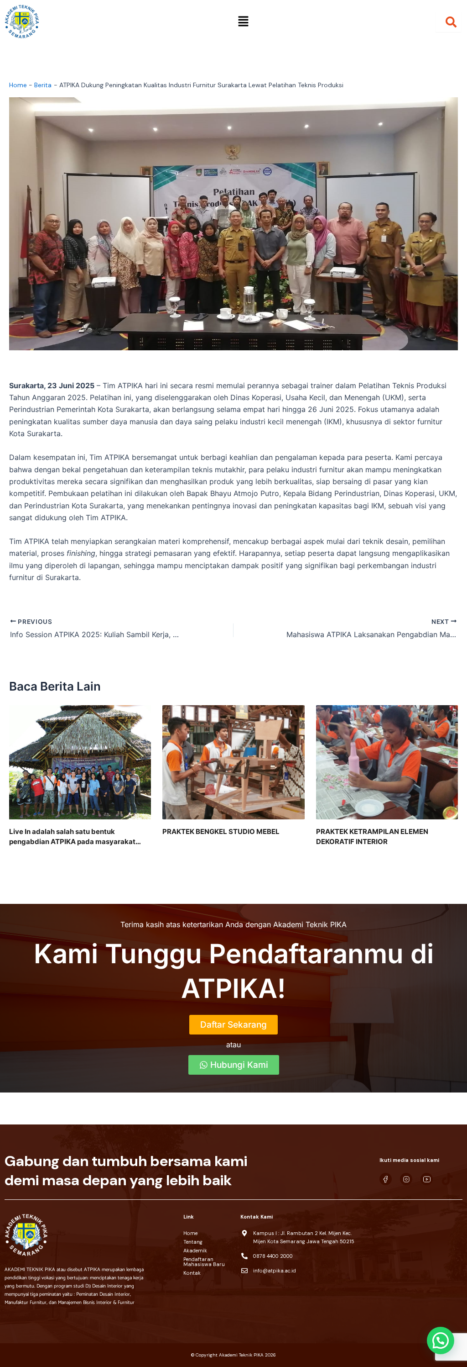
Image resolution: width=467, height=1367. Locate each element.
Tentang (192, 1242)
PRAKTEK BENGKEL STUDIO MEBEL (221, 831)
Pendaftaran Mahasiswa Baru (204, 1261)
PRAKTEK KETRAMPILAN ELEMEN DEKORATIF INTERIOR (372, 836)
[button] (243, 22)
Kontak (192, 1273)
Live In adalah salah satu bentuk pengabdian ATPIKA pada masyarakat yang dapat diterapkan (72, 837)
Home (190, 1233)
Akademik (195, 1250)
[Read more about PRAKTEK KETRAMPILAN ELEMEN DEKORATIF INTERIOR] (387, 761)
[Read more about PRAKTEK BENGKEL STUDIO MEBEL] (233, 761)
